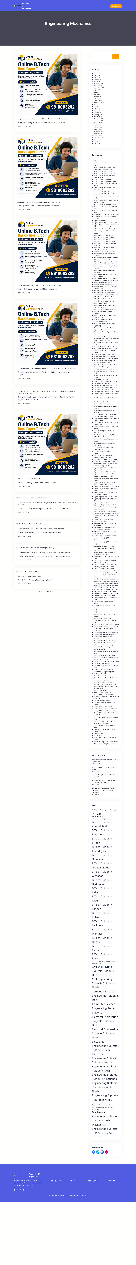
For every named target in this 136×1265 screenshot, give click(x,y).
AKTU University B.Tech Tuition (103, 171)
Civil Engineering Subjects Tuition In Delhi (103, 971)
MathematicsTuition (97, 1107)
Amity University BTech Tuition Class (105, 204)
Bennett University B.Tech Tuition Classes (106, 336)
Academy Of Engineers (67, 1195)
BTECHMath (102, 961)
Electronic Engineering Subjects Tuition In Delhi (104, 1046)
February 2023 (98, 127)
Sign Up (10, 1262)
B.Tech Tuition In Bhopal (102, 840)
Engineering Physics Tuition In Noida (105, 503)
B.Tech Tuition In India (102, 890)
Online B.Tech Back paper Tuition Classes (106, 624)
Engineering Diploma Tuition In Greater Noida (104, 1087)
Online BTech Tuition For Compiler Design (106, 661)
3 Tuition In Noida (99, 161)
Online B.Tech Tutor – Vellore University (106, 655)
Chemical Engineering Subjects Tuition (105, 385)
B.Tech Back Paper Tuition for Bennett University (49, 529)
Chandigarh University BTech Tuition (105, 383)
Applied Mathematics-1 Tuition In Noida (106, 223)
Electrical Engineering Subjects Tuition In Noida (105, 1033)
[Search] (115, 56)
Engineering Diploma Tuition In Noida (105, 1098)
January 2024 (98, 117)
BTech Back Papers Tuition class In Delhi (106, 359)
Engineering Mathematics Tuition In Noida (106, 486)
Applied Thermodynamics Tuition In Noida (106, 225)
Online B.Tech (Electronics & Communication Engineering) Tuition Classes (105, 620)
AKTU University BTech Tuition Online (105, 181)
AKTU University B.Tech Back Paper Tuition (30, 479)
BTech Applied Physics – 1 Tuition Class (105, 356)
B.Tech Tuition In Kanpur (102, 907)
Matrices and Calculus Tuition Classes (105, 591)
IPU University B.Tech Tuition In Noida (105, 536)
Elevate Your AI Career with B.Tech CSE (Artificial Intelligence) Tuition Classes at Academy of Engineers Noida (105, 464)
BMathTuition (95, 961)
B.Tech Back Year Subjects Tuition (104, 251)
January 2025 (98, 100)
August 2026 (97, 73)
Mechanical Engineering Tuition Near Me (106, 593)
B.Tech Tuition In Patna (102, 948)
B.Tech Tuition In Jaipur (102, 898)
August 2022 (97, 139)
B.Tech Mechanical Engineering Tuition (102, 819)
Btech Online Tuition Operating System (105, 367)
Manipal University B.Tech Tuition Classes (106, 571)
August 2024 (97, 104)
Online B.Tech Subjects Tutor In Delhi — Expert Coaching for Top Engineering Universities (46, 398)
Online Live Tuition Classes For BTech (105, 684)
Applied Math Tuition (100, 220)
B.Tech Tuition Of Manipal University (105, 309)
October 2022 (98, 135)
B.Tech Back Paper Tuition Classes (104, 241)
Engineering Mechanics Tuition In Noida (105, 497)
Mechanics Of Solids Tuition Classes (104, 595)
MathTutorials (95, 1109)
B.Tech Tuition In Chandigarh (102, 849)
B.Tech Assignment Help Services (104, 237)
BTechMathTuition (96, 963)
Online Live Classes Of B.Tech (103, 682)
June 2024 (97, 108)
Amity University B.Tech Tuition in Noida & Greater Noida (34, 119)
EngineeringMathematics (98, 1103)
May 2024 (97, 110)
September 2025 (99, 88)
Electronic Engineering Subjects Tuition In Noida (104, 1058)
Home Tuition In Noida (101, 521)
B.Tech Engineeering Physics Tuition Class (106, 262)
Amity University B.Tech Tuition (103, 192)
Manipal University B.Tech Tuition (104, 569)
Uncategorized (98, 735)
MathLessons (111, 1107)
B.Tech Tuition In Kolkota (102, 915)
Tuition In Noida (98, 733)
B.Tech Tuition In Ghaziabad (102, 857)
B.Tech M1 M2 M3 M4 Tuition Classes (105, 264)
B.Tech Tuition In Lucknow (102, 923)
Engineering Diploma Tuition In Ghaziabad (104, 1076)
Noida (95, 610)
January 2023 (98, 129)
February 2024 (98, 115)
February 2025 (98, 98)
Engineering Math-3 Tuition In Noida (104, 472)
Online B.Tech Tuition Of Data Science (105, 641)
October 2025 (98, 86)
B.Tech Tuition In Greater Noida (102, 865)
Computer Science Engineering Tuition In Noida (104, 1008)
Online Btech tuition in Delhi (102, 663)
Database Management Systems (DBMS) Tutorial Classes (54, 503)
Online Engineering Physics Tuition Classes (106, 678)
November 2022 (99, 133)
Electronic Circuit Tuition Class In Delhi (105, 459)
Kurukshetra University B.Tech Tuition (105, 546)
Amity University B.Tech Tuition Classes (105, 194)
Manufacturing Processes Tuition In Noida (106, 579)
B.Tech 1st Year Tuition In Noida (103, 227)
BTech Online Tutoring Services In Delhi (105, 369)
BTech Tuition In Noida (101, 379)
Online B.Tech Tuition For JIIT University (106, 632)
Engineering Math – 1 (100, 470)
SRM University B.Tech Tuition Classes (105, 709)
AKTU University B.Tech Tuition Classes (105, 173)
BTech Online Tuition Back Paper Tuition (106, 365)
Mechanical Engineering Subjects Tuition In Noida (104, 1129)
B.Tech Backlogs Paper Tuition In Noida (106, 258)
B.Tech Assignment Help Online (103, 235)
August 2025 (97, 90)
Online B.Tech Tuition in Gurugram (104, 634)
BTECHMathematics (110, 961)
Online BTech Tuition (97, 1136)
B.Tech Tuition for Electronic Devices (105, 297)
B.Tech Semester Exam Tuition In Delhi (105, 284)
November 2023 (99, 121)
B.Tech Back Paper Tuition (60, 119)
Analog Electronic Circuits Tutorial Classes (106, 214)
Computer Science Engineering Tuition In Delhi (105, 995)
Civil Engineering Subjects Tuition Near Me (106, 391)
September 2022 (99, 137)
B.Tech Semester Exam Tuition (26, 391)
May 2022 (97, 143)
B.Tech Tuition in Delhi (100, 303)
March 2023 (97, 125)
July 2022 (96, 141)
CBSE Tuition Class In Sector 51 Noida (105, 381)
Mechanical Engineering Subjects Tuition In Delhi (104, 1116)
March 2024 (97, 112)
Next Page (51, 591)
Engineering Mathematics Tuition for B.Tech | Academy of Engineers (54, 368)
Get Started (116, 6)
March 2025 (97, 96)
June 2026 (97, 75)
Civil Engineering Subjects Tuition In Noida (103, 983)
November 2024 (99, 102)
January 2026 (98, 82)
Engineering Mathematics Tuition (102, 1105)
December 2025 (98, 84)
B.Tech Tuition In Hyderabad (102, 882)
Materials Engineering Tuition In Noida (105, 589)
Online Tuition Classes (100, 690)
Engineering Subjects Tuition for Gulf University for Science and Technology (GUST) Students (105, 507)
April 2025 (97, 94)
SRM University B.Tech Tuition (103, 707)
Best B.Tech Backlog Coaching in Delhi (29, 576)
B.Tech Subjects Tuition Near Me (104, 291)
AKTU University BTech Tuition (103, 179)
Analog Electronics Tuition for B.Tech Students (31, 202)
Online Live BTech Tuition (101, 680)
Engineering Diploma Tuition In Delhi (104, 1068)
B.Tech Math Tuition (98, 817)
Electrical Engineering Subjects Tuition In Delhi (105, 1021)
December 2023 (98, 119)
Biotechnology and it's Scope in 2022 (105, 354)
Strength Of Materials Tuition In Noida (105, 711)
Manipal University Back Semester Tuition (106, 573)
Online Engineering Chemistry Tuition (105, 676)
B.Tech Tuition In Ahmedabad (102, 824)
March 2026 (97, 79)
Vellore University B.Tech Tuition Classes (106, 742)
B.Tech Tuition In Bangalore (102, 832)
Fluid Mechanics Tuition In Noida (103, 519)
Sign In (15, 1262)
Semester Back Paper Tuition (102, 700)
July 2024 (96, 106)
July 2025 (96, 92)
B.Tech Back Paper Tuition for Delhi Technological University (52, 552)
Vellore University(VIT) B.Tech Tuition (105, 744)
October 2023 (98, 123)
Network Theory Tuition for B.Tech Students (47, 285)
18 (44, 591)
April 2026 (97, 77)
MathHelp (104, 1107)
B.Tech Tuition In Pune (102, 956)
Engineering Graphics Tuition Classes (105, 468)
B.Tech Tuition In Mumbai (102, 931)
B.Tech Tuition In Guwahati (102, 873)
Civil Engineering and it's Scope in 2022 (105, 387)
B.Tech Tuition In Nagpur (102, 940)
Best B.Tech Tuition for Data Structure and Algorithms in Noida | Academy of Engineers (105, 350)
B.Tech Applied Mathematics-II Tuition (105, 229)
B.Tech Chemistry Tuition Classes (104, 260)
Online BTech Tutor (100, 674)
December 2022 (98, 131)
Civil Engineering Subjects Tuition (103, 389)
